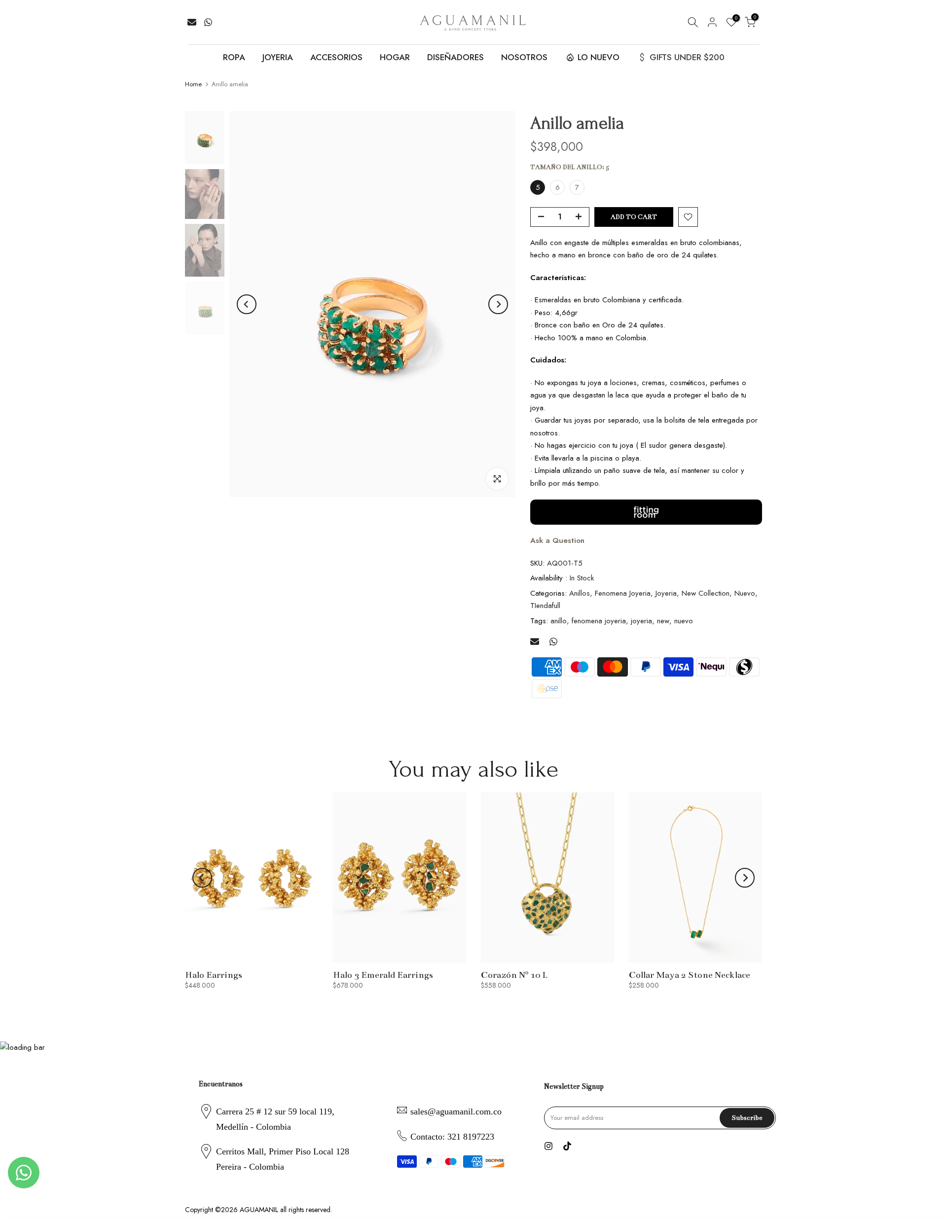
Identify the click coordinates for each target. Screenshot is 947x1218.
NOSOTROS (524, 57)
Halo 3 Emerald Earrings (383, 974)
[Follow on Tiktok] (567, 1146)
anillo (558, 620)
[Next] (498, 304)
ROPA (234, 57)
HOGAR (395, 57)
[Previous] (246, 304)
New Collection (705, 593)
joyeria (641, 620)
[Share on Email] (191, 22)
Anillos (579, 593)
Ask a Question (557, 540)
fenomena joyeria (599, 620)
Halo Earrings (213, 974)
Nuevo (744, 593)
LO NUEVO (598, 57)
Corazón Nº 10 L (514, 974)
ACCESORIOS (336, 57)
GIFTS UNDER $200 (687, 57)
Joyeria (666, 593)
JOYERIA (277, 57)
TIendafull (545, 605)
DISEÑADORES (455, 57)
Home (193, 84)
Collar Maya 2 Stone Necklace (689, 974)
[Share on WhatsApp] (208, 22)
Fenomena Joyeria (623, 593)
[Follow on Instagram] (548, 1146)
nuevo (683, 620)
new (663, 620)
